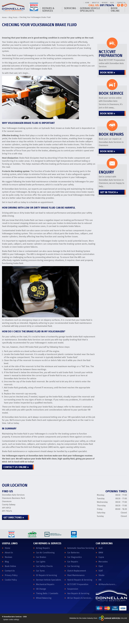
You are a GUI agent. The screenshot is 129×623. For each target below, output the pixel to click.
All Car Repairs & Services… (79, 598)
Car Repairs (72, 562)
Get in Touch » (109, 192)
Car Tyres (40, 571)
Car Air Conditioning (45, 553)
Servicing (70, 8)
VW (100, 580)
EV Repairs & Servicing (46, 575)
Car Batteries (73, 553)
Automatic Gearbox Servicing (80, 548)
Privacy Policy (11, 575)
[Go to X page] (122, 5)
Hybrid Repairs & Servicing (79, 580)
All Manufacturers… (108, 584)
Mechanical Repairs (45, 584)
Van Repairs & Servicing (78, 593)
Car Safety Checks (44, 566)
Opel (101, 566)
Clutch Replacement (76, 571)
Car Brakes (41, 557)
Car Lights (40, 562)
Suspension (72, 589)
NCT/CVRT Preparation (77, 584)
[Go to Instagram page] (125, 5)
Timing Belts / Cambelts (47, 593)
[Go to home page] (20, 7)
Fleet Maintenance (76, 575)
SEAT (101, 571)
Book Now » (107, 72)
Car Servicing (73, 566)
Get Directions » (13, 517)
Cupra (101, 557)
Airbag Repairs (43, 548)
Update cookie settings (11, 619)
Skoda (101, 575)
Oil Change (41, 589)
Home (87, 3)
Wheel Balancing (43, 598)
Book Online (115, 9)
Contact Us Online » (16, 467)
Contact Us (121, 3)
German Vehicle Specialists (90, 9)
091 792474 (101, 5)
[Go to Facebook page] (118, 5)
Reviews (105, 3)
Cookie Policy (11, 580)
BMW (101, 553)
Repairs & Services (48, 9)
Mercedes (103, 562)
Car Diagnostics (74, 557)
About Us (95, 3)
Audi (101, 548)
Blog (112, 3)
